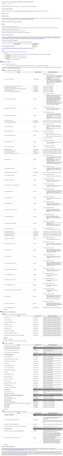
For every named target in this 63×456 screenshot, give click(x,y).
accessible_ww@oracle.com (17, 21)
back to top (6, 309)
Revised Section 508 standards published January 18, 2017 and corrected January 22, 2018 (17, 48)
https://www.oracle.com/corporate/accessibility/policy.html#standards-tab (14, 449)
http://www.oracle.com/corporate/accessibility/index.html (35, 38)
